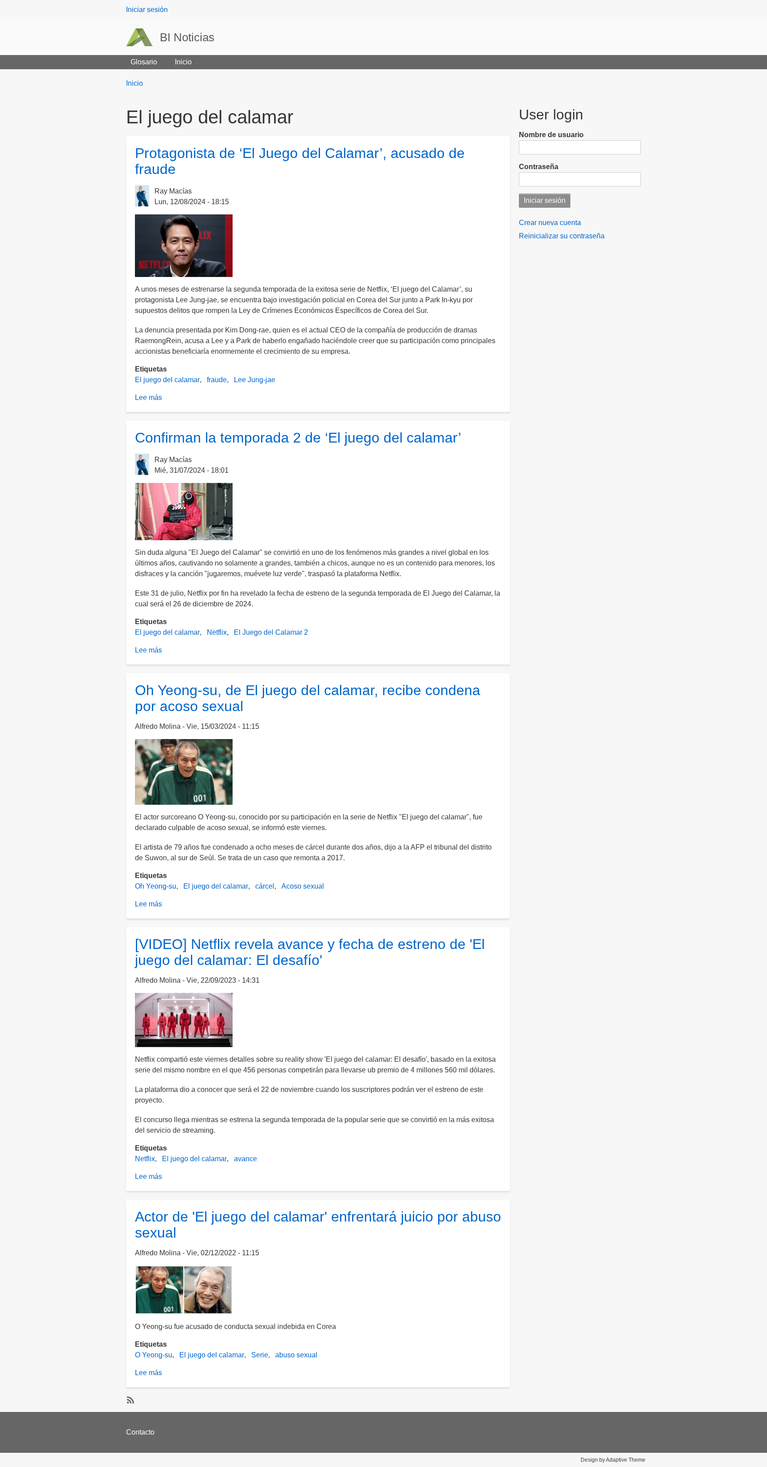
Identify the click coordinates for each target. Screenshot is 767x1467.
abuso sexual (296, 1355)
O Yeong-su (153, 1355)
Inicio (183, 62)
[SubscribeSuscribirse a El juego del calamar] (129, 1399)
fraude (217, 380)
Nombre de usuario (551, 134)
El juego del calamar (167, 380)
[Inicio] (143, 37)
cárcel (264, 886)
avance (245, 1159)
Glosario (143, 62)
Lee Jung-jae (254, 380)
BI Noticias (187, 37)
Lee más (148, 397)
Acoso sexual (302, 886)
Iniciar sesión (147, 9)
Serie (259, 1355)
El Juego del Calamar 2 (271, 632)
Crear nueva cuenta (550, 222)
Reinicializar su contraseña (562, 236)
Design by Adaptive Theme (613, 1460)
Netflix (217, 632)
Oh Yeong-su (155, 886)
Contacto (140, 1432)
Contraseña (538, 166)
